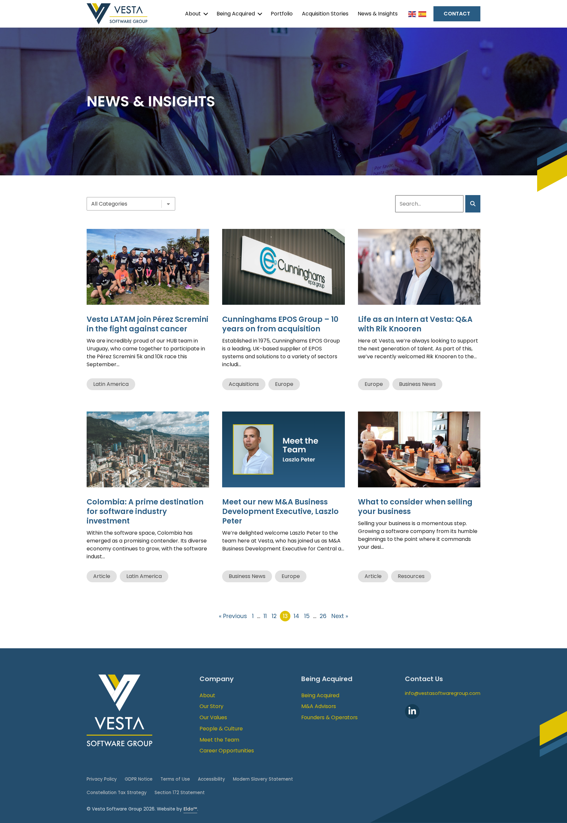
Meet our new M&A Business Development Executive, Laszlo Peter (280, 511)
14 (296, 616)
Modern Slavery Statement (263, 779)
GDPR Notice (139, 779)
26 (323, 616)
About (193, 13)
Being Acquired (236, 13)
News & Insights (378, 13)
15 (307, 616)
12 (274, 616)
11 (265, 616)
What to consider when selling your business (415, 507)
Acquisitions (244, 384)
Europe (284, 384)
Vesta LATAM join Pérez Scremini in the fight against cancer (147, 324)
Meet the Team (219, 740)
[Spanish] (422, 13)
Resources (411, 576)
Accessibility (211, 779)
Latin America (111, 384)
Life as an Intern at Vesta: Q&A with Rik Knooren (415, 324)
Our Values (213, 717)
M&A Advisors (318, 706)
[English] (412, 13)
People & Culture (221, 728)
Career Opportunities (227, 750)
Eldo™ (190, 809)
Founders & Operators (329, 717)
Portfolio (282, 13)
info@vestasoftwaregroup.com (442, 693)
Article (101, 576)
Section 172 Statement (180, 793)
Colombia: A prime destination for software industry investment (145, 511)
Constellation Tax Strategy (117, 793)
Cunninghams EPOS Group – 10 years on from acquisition (280, 324)
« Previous (233, 616)
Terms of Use (175, 779)
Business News (417, 384)
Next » (339, 616)
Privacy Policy (102, 779)
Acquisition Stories (325, 13)
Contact (457, 13)
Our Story (211, 706)
